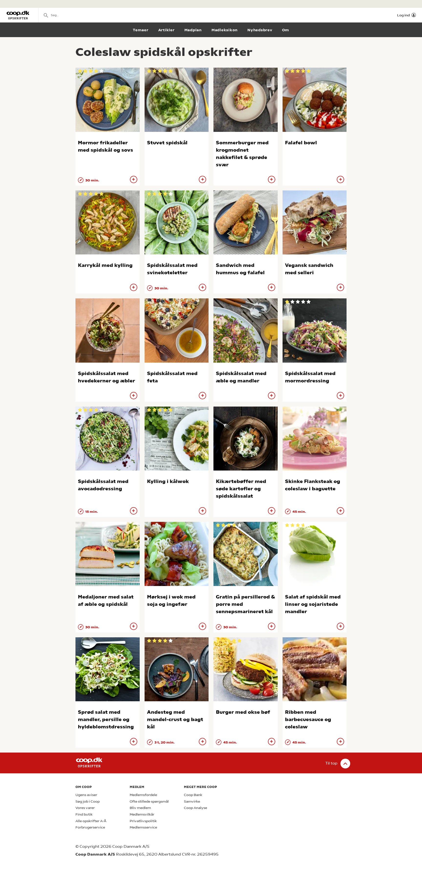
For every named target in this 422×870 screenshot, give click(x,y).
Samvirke (192, 801)
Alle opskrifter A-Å (90, 821)
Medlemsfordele (143, 795)
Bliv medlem (140, 808)
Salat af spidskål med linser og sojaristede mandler (313, 604)
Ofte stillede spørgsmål (149, 801)
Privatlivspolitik (143, 821)
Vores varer (85, 808)
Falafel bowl (301, 143)
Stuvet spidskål (167, 143)
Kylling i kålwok (168, 481)
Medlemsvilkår (142, 814)
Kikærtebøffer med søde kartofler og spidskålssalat (241, 489)
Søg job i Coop (87, 801)
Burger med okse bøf (243, 712)
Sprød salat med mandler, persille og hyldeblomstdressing (106, 719)
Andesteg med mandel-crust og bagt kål (175, 719)
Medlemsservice (143, 827)
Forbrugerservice (90, 827)
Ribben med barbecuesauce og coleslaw (308, 719)
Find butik (84, 814)
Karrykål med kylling (105, 265)
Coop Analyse (195, 808)
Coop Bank (193, 795)
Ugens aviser (86, 795)
